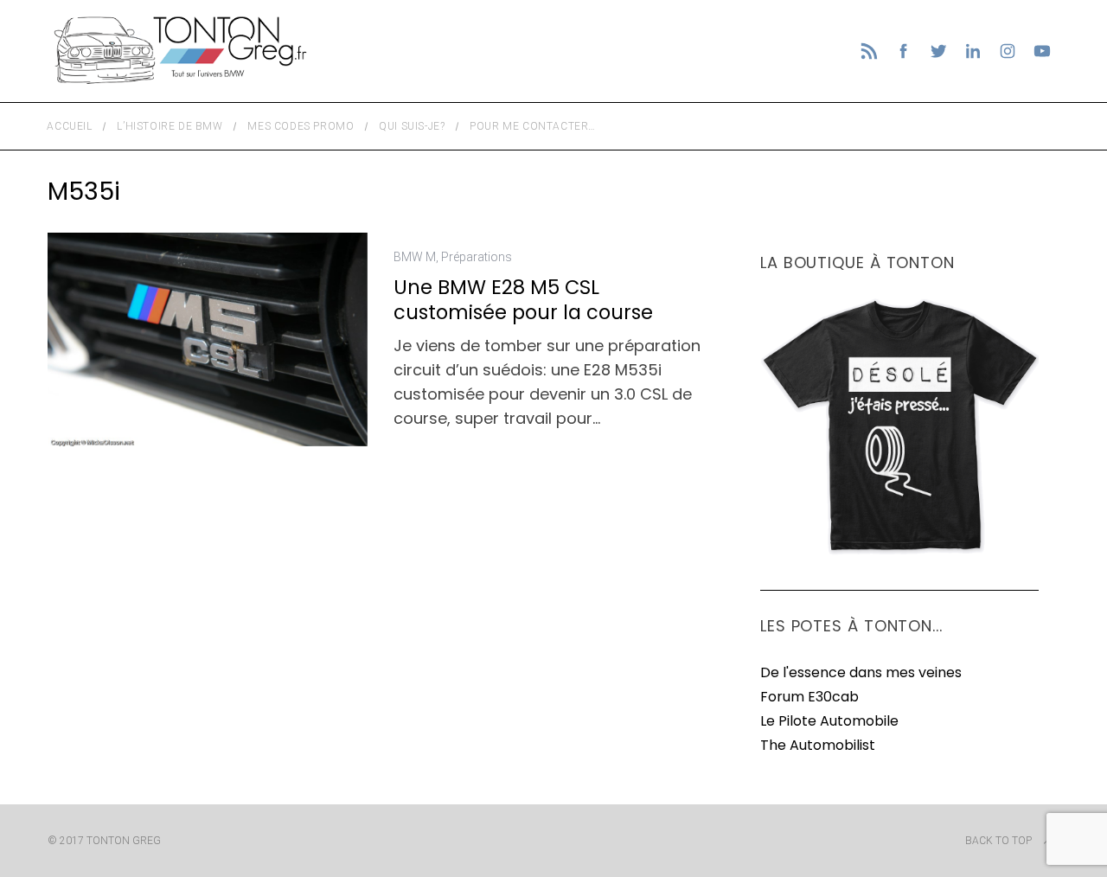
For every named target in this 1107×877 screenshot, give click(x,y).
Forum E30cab (809, 697)
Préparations (476, 257)
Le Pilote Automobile (829, 721)
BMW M (415, 257)
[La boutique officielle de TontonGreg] (899, 551)
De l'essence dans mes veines (861, 672)
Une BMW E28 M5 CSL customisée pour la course (523, 299)
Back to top (998, 841)
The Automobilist (817, 745)
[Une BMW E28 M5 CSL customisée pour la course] (208, 339)
